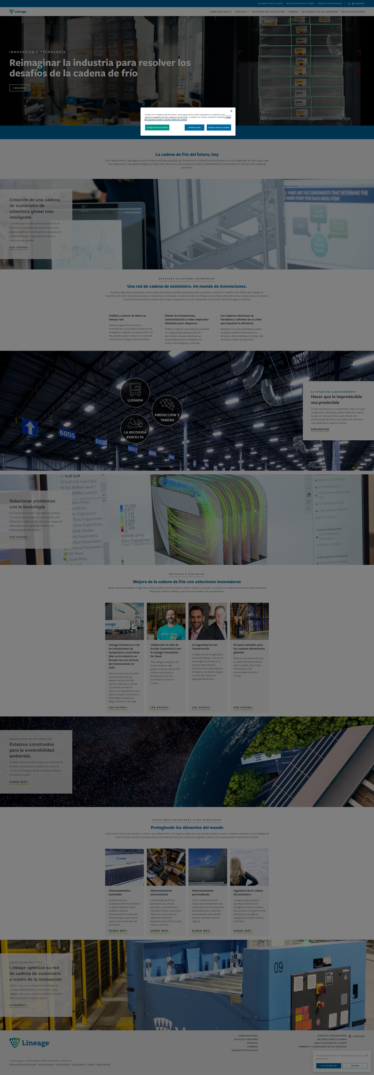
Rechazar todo (195, 127)
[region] (188, 121)
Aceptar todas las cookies (219, 127)
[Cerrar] (231, 111)
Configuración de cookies (157, 127)
